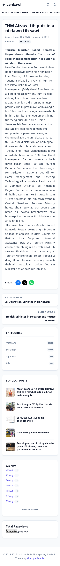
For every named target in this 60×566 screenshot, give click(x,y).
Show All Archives (30, 509)
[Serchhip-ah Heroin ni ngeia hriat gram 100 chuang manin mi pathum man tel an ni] (10, 450)
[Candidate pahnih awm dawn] (10, 436)
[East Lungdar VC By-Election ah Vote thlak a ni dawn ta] (10, 409)
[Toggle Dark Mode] (55, 4)
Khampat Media (35, 558)
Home (5, 12)
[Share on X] (24, 282)
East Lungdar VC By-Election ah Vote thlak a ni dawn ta (34, 406)
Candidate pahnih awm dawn (33, 432)
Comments (10, 41)
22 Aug (12, 470)
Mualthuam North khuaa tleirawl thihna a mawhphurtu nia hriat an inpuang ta (35, 392)
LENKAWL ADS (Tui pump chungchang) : (30, 419)
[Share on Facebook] (18, 282)
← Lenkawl (11, 4)
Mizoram (24, 41)
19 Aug (12, 485)
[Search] (48, 4)
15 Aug (12, 501)
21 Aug (12, 475)
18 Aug (12, 490)
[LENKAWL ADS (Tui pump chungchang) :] (10, 423)
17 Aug (12, 496)
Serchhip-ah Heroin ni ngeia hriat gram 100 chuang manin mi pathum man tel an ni (35, 446)
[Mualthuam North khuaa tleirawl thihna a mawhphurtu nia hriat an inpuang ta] (10, 395)
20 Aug (12, 480)
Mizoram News (19, 12)
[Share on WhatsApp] (31, 282)
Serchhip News (39, 12)
